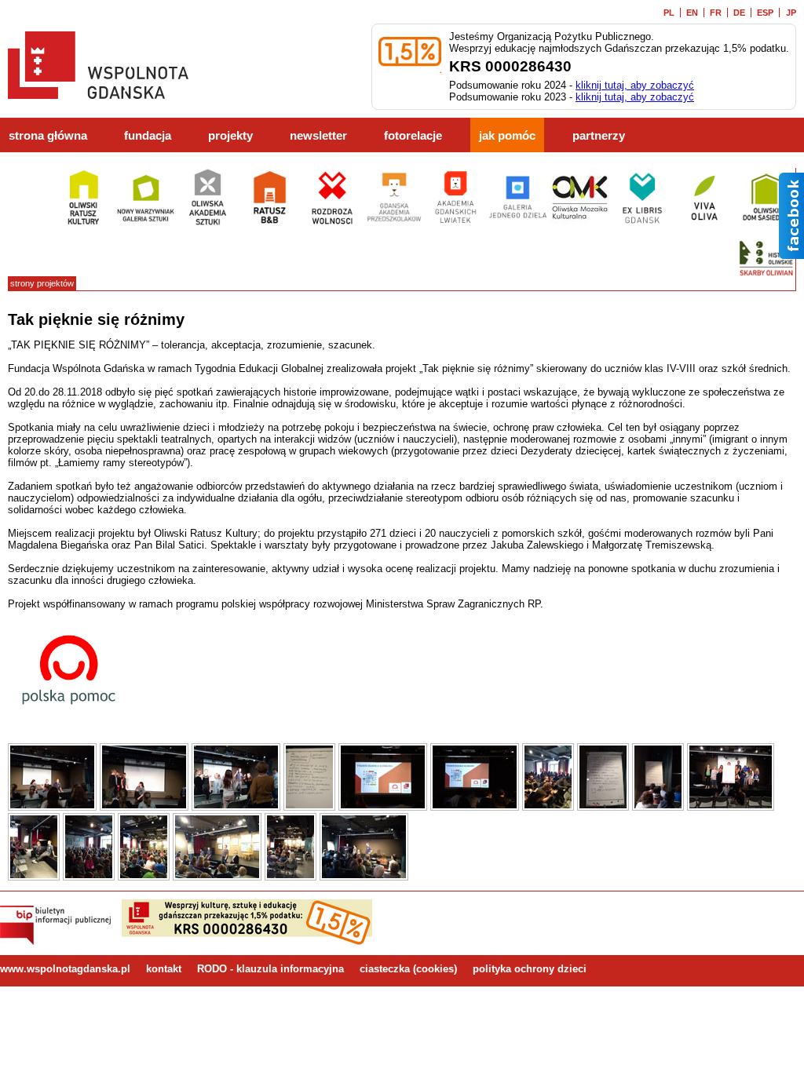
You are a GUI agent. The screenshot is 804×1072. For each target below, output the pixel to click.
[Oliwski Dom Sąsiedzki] (765, 223)
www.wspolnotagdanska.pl (65, 969)
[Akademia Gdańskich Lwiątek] (455, 223)
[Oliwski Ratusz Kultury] (83, 223)
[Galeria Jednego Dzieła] (517, 223)
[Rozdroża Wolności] (331, 223)
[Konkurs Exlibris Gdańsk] (641, 223)
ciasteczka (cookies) (408, 969)
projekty (230, 135)
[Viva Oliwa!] (703, 223)
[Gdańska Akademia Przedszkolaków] (393, 223)
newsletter (318, 135)
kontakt (163, 969)
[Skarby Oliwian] (765, 284)
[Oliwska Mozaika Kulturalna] (579, 223)
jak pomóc (507, 135)
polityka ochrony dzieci (530, 969)
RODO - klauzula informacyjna (270, 969)
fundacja (147, 135)
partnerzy (598, 135)
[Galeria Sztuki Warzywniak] (145, 223)
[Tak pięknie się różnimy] (52, 807)
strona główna (48, 135)
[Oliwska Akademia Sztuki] (207, 223)
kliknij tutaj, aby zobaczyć (635, 85)
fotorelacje (413, 135)
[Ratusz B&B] (269, 223)
